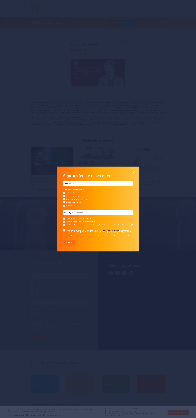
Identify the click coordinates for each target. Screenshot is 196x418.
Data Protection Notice (111, 230)
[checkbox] (98, 200)
